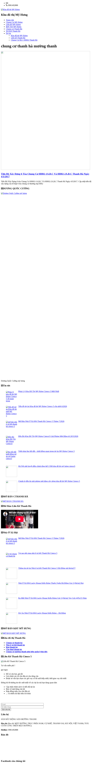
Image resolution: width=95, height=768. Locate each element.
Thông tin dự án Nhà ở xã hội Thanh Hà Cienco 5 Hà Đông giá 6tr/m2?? (46, 568)
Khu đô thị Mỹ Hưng (19, 36)
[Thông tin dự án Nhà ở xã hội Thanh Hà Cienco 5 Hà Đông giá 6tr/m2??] (11, 573)
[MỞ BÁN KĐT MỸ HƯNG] (13, 633)
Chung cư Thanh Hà (14, 29)
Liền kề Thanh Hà (18, 38)
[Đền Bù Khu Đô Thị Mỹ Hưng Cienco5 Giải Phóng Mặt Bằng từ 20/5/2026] (11, 441)
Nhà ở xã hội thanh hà (15, 645)
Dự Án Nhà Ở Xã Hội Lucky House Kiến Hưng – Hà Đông (42, 613)
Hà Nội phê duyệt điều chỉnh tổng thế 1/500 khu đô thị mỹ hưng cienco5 (46, 466)
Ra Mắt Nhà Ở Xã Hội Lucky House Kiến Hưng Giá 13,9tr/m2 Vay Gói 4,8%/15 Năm (52, 598)
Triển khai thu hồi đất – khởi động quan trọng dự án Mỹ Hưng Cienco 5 (46, 451)
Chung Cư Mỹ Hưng (14, 22)
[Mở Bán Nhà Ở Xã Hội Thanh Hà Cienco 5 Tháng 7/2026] (11, 426)
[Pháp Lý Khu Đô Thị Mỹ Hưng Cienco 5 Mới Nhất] (11, 396)
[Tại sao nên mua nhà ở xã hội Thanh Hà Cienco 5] (11, 558)
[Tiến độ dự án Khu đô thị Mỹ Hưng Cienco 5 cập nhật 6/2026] (11, 411)
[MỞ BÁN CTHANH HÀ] (12, 501)
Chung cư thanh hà (14, 643)
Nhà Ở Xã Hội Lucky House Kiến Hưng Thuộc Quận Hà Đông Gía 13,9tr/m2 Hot (50, 583)
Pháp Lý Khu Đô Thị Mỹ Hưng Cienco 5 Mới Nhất (38, 391)
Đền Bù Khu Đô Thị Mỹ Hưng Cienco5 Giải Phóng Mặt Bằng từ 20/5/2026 (48, 436)
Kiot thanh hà (12, 647)
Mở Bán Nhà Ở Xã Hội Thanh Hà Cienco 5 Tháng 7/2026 (41, 421)
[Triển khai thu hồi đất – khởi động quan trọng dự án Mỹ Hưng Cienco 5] (11, 456)
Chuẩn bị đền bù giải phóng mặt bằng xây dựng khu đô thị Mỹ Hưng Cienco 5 (49, 481)
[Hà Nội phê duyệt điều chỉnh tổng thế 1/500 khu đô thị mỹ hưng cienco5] (11, 471)
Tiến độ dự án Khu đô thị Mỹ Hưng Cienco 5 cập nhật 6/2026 (42, 406)
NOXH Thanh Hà (13, 31)
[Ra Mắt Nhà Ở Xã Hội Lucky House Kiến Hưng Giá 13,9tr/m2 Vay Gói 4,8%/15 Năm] (11, 603)
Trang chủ (10, 20)
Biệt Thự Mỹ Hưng (13, 27)
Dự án (8, 33)
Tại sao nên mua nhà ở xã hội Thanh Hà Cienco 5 (37, 553)
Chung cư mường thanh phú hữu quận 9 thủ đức (27, 652)
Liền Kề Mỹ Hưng (13, 24)
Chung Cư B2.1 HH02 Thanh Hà (24, 40)
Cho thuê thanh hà (14, 649)
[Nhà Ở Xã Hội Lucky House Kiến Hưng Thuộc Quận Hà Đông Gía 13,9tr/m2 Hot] (11, 588)
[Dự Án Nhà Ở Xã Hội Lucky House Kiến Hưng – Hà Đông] (11, 618)
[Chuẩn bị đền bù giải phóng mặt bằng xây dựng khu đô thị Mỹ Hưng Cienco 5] (11, 486)
